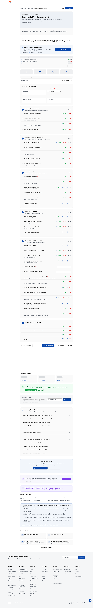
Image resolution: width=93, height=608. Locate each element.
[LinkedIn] (75, 603)
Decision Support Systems (52, 500)
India (43, 573)
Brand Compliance (34, 586)
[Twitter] (77, 603)
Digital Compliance (57, 578)
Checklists (10, 569)
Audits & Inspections (12, 571)
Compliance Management (39, 496)
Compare (32, 593)
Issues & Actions (11, 576)
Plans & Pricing (37, 500)
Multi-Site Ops (22, 593)
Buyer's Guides (33, 591)
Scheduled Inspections (13, 589)
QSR (20, 576)
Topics (31, 569)
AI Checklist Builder (12, 585)
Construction (21, 588)
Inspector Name (26, 96)
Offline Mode (10, 587)
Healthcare (30, 8)
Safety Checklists (34, 578)
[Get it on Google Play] (72, 603)
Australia (43, 578)
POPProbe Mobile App (25, 500)
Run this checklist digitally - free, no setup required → (46, 369)
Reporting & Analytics (57, 583)
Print (63, 8)
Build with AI (67, 479)
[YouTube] (82, 603)
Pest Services (22, 578)
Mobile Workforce (34, 588)
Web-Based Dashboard (55, 576)
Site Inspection (56, 581)
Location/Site (25, 88)
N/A (70, 142)
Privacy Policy (78, 573)
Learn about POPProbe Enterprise (57, 470)
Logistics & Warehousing (22, 586)
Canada (43, 576)
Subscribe (68, 399)
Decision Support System (56, 572)
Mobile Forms (33, 580)
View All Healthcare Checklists (46, 547)
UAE (42, 580)
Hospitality (21, 573)
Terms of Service (78, 576)
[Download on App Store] (69, 603)
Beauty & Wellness (23, 569)
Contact (77, 571)
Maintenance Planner (68, 573)
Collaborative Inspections (11, 593)
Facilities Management (23, 571)
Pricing (31, 595)
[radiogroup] (66, 113)
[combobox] (64, 267)
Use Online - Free (55, 468)
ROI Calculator (67, 569)
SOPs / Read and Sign (12, 573)
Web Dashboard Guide (65, 500)
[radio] (62, 113)
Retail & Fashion (22, 583)
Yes (65, 113)
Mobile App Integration (65, 496)
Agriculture (21, 591)
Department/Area (51, 96)
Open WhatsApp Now (30, 390)
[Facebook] (79, 603)
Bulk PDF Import (11, 595)
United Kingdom (45, 571)
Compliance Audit (67, 571)
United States (44, 569)
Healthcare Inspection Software (24, 497)
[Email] (84, 603)
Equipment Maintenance (33, 583)
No (70, 113)
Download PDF (61, 345)
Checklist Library (23, 8)
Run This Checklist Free (62, 49)
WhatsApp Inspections (12, 583)
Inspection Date (51, 88)
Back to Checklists (27, 345)
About (76, 569)
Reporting (10, 580)
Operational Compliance (52, 496)
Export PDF (70, 8)
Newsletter (32, 573)
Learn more (40, 390)
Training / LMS (11, 578)
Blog (31, 571)
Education (21, 580)
